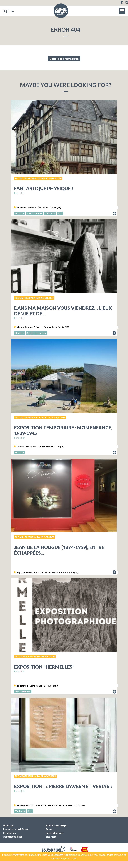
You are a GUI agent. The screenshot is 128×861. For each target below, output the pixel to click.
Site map (51, 836)
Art (60, 213)
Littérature (40, 332)
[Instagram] (126, 2)
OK (75, 858)
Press (49, 829)
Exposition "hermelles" (44, 667)
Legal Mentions (55, 832)
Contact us (9, 832)
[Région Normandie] (84, 850)
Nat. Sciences (34, 213)
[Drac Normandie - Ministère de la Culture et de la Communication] (73, 850)
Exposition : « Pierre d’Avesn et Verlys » (63, 786)
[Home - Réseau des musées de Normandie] (60, 11)
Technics (50, 213)
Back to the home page (64, 58)
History (19, 213)
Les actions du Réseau (16, 829)
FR (12, 11)
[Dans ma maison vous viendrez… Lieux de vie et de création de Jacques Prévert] (64, 256)
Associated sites (12, 836)
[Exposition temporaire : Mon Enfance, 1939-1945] (64, 376)
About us (8, 825)
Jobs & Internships (56, 825)
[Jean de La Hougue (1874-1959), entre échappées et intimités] (64, 495)
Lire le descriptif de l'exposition (114, 213)
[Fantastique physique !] (64, 137)
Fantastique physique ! (43, 188)
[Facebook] (122, 2)
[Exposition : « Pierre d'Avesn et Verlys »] (64, 735)
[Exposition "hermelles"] (64, 615)
